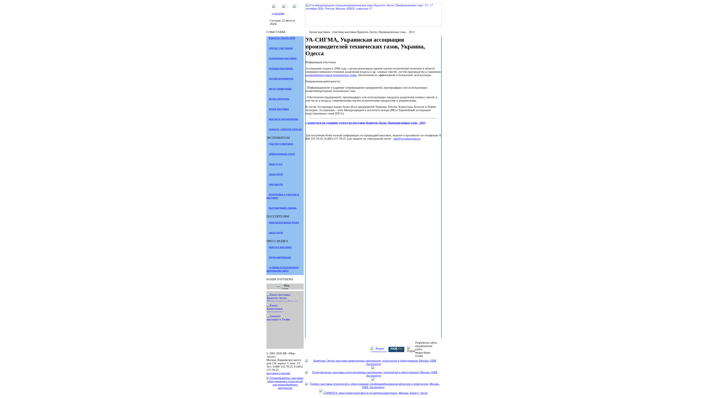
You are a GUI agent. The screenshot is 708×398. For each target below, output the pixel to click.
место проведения (280, 88)
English (279, 13)
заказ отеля (276, 174)
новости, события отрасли (285, 129)
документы (276, 184)
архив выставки (279, 108)
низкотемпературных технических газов (331, 75)
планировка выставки (282, 58)
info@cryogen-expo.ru (407, 138)
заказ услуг (276, 163)
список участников (281, 48)
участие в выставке (281, 143)
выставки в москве (278, 373)
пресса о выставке (280, 247)
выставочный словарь (282, 207)
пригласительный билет (284, 222)
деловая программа (281, 68)
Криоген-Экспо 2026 (282, 37)
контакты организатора (283, 119)
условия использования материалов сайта (282, 269)
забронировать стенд (282, 153)
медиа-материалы (280, 257)
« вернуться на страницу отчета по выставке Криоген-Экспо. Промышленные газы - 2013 (366, 122)
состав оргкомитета (281, 78)
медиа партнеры (279, 98)
